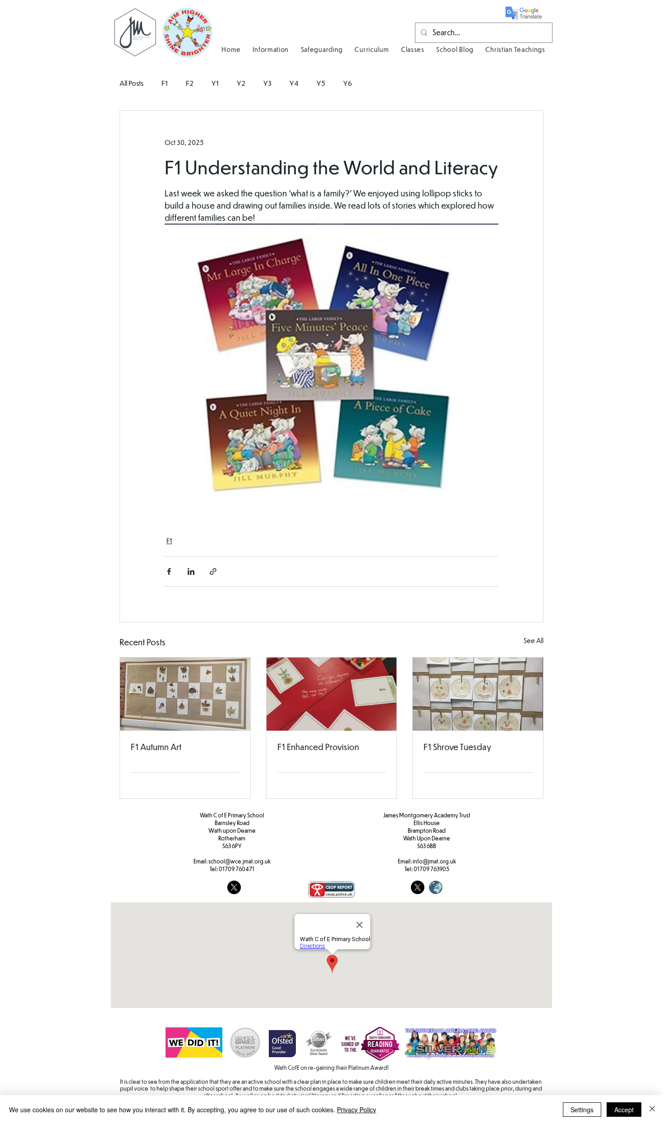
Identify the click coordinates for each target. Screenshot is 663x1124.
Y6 (347, 83)
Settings (582, 1109)
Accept (624, 1109)
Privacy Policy (356, 1109)
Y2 (241, 83)
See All (533, 640)
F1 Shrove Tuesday (457, 747)
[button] (271, 49)
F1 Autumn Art (156, 747)
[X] (417, 887)
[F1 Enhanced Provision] (332, 694)
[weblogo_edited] (435, 887)
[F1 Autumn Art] (185, 694)
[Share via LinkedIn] (191, 571)
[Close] (652, 1109)
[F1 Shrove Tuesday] (478, 694)
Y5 (321, 83)
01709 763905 (431, 868)
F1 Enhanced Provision (318, 747)
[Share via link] (213, 571)
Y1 (215, 83)
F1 (164, 83)
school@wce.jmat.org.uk (239, 861)
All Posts (131, 83)
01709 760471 (236, 868)
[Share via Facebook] (169, 571)
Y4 (294, 83)
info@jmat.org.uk (434, 861)
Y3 (267, 83)
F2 (189, 83)
